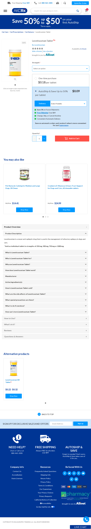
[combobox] (56, 11)
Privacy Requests (45, 496)
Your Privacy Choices (45, 493)
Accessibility (46, 503)
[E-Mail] (76, 479)
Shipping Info (45, 475)
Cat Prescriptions (16, 32)
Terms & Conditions (45, 486)
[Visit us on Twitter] (69, 473)
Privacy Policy (46, 482)
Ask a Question (48, 51)
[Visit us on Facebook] (65, 473)
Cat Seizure (29, 32)
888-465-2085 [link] (47, 3)
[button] (15, 85)
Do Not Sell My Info (43, 507)
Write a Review (37, 51)
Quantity (35, 133)
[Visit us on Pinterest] (79, 473)
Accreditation (17, 475)
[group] (15, 63)
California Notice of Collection (45, 500)
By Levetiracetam (38, 45)
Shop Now (24, 210)
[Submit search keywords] (77, 11)
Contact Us (17, 471)
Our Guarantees (45, 489)
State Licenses (17, 478)
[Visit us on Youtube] (83, 473)
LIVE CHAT (80, 527)
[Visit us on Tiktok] (72, 479)
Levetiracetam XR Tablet (12, 381)
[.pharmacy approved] (76, 496)
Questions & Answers (13, 336)
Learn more (63, 125)
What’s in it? (9, 324)
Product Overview (12, 227)
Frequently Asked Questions (45, 471)
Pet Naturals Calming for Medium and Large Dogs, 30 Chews (22, 187)
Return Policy (45, 478)
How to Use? (9, 318)
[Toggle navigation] (5, 11)
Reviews (7, 330)
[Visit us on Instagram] (74, 473)
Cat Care (5, 32)
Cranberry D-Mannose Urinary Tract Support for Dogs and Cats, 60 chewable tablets (65, 187)
